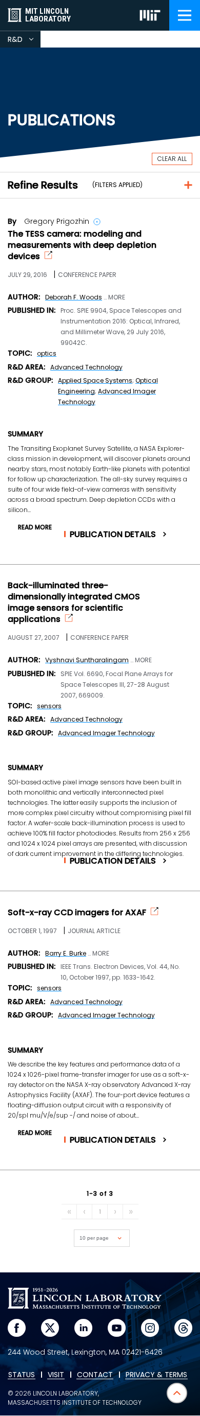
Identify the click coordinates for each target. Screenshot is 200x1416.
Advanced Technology (86, 367)
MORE (116, 297)
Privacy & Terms (156, 1375)
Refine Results (43, 185)
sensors (49, 706)
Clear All (172, 158)
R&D (24, 41)
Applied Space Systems (95, 380)
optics (46, 353)
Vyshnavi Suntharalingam (87, 660)
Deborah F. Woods (73, 297)
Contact (95, 1375)
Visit (56, 1375)
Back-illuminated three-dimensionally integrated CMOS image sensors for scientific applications (74, 602)
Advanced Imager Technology (106, 733)
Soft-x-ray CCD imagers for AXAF (77, 912)
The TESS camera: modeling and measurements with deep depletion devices (82, 245)
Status (21, 1375)
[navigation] (184, 15)
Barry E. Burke (65, 953)
